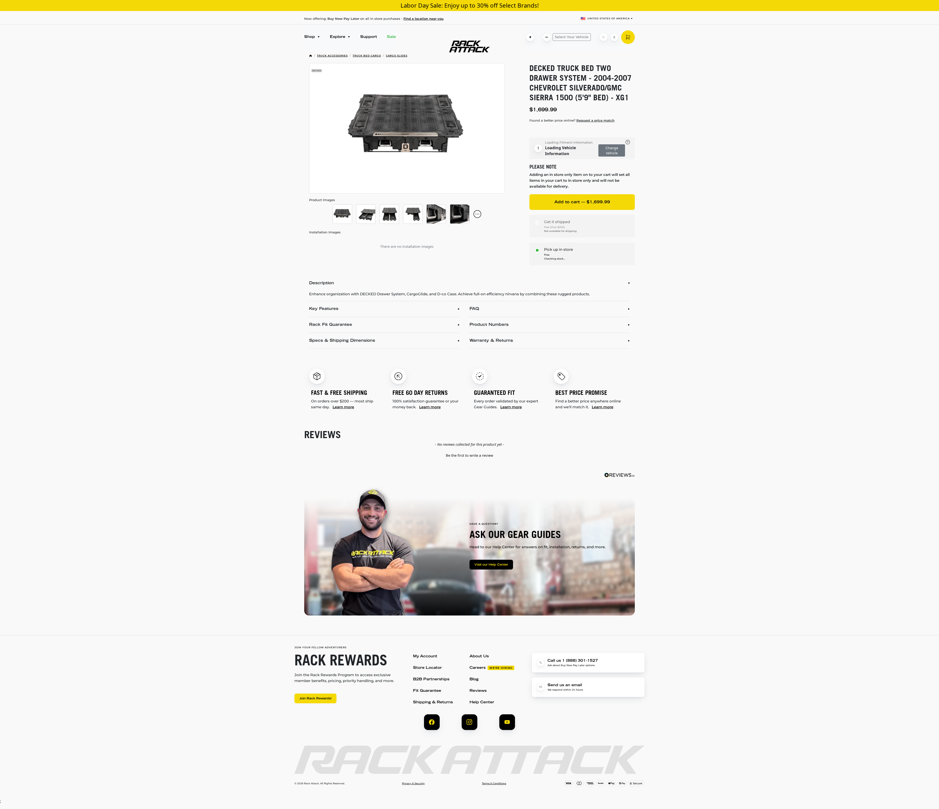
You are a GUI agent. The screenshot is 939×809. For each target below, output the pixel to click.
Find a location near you (423, 19)
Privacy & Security (413, 783)
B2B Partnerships (431, 679)
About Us (479, 656)
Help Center (482, 702)
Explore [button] (338, 37)
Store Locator (427, 668)
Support (368, 37)
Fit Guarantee (427, 691)
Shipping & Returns (433, 702)
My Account (425, 656)
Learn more (343, 407)
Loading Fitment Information (569, 142)
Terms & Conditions (494, 783)
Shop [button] (310, 37)
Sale (391, 37)
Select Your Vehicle (572, 37)
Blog (474, 679)
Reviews (478, 691)
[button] (469, 455)
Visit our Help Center (491, 564)
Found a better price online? (572, 120)
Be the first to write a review (469, 455)
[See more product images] (477, 214)
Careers (478, 668)
